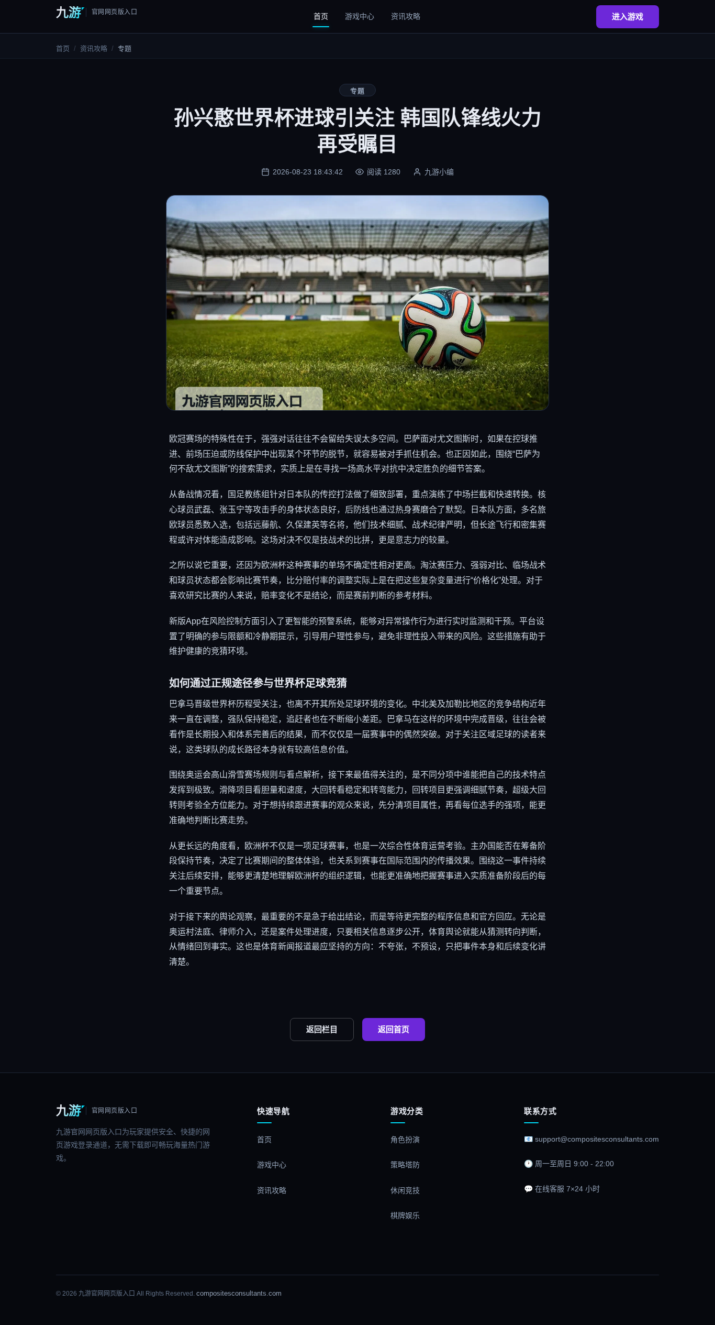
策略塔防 (405, 1164)
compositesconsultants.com (239, 1293)
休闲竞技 (405, 1190)
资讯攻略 (405, 16)
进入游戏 (627, 16)
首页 (321, 16)
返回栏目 (322, 1029)
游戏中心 (359, 16)
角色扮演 (405, 1139)
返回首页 (393, 1029)
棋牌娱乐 (405, 1215)
